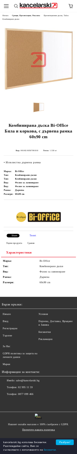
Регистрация (10, 328)
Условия (43, 314)
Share (14, 235)
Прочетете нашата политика (38, 429)
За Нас (6, 346)
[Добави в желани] (70, 206)
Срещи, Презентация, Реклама (26, 15)
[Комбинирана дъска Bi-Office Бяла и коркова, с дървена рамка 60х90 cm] (38, 96)
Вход (5, 321)
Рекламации (45, 339)
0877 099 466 (25, 394)
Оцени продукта (14, 243)
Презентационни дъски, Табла (56, 15)
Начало (5, 15)
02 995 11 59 (25, 387)
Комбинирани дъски (11, 19)
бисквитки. (50, 449)
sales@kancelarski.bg (27, 380)
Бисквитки (44, 332)
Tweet (33, 235)
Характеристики (19, 252)
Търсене (7, 335)
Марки (6, 364)
